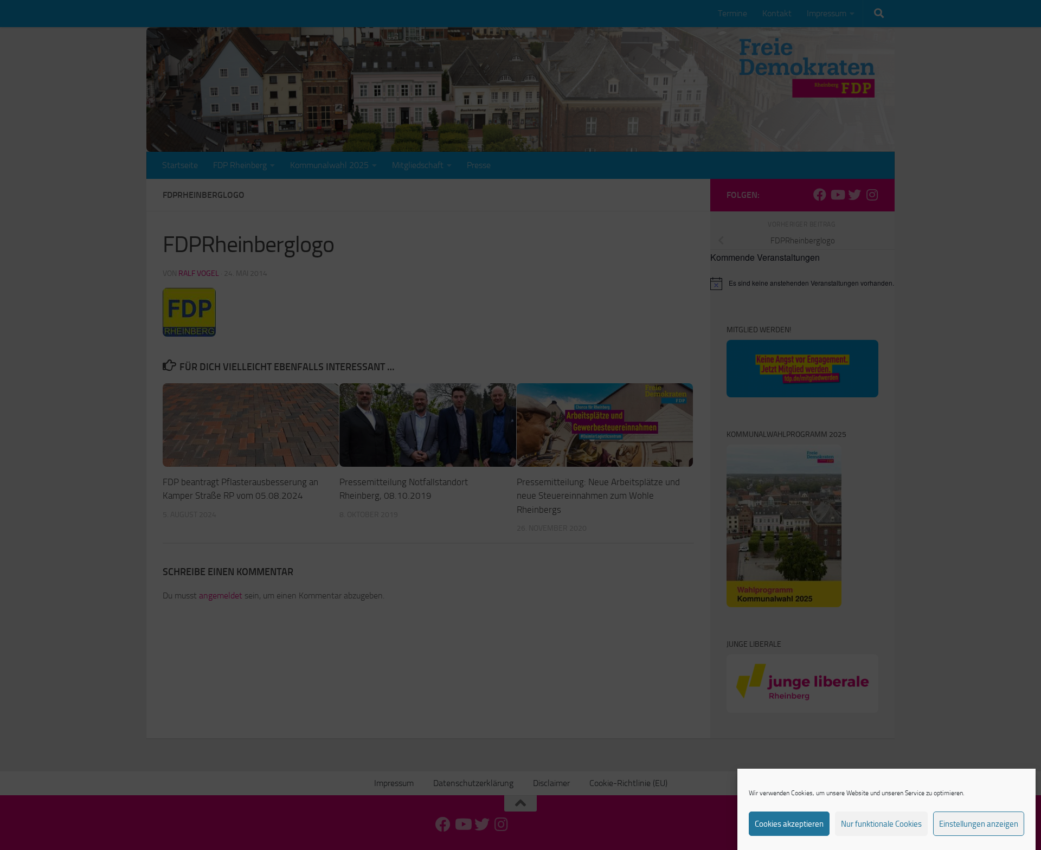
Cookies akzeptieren (789, 824)
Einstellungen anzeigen (978, 824)
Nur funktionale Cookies (881, 824)
